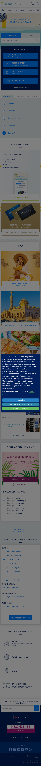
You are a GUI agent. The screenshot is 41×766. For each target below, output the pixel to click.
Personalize (20, 400)
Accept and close (20, 408)
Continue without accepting (20, 404)
